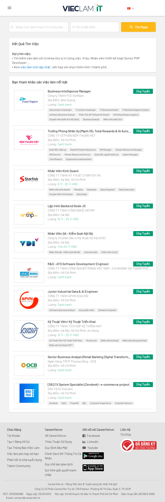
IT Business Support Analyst (135, 109)
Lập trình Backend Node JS (67, 206)
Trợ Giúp (125, 434)
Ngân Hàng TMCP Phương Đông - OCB (72, 361)
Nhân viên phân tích (112, 119)
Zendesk (53, 403)
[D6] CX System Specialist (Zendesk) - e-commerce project (89, 384)
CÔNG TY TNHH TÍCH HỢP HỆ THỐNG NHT (75, 326)
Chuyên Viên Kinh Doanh (61, 194)
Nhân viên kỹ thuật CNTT (61, 345)
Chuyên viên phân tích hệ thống (64, 119)
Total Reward (55, 159)
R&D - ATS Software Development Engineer (78, 264)
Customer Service (123, 403)
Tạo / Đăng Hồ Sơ (18, 441)
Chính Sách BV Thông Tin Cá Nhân (63, 456)
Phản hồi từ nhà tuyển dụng (24, 460)
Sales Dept (82, 194)
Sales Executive (126, 189)
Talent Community (19, 466)
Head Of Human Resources (83, 149)
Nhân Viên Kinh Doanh (63, 171)
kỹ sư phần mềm (86, 310)
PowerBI (74, 403)
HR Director (55, 154)
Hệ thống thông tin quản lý (125, 114)
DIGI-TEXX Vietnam (60, 389)
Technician (91, 340)
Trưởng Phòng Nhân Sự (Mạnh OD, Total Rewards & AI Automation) (90, 131)
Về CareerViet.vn (55, 435)
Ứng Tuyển (143, 91)
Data (64, 403)
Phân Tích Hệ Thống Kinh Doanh (94, 114)
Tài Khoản (13, 435)
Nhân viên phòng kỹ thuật (135, 340)
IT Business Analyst (109, 109)
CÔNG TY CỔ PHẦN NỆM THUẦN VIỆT (72, 135)
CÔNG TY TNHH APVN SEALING (68, 296)
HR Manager (105, 149)
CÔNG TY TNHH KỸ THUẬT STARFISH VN (74, 175)
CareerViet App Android (91, 456)
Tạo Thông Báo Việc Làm (23, 447)
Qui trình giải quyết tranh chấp (60, 472)
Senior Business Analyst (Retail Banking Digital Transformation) (90, 357)
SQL (84, 403)
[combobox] (41, 27)
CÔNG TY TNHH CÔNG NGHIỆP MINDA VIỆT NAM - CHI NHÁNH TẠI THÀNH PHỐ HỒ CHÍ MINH (100, 268)
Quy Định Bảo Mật (56, 447)
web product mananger (60, 109)
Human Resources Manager (129, 149)
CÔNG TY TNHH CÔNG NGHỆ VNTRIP (71, 210)
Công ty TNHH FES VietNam (66, 95)
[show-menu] (19, 8)
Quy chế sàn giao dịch (59, 464)
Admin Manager (130, 154)
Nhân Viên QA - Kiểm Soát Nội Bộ (70, 233)
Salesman (91, 189)
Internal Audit (90, 252)
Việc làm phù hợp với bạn (23, 454)
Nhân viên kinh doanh (59, 189)
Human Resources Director (78, 154)
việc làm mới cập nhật (36, 67)
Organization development (79, 159)
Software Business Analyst (62, 114)
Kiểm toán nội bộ (109, 252)
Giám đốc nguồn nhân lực (107, 154)
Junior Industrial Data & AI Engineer (73, 291)
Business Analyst (91, 119)
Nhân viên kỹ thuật (110, 340)
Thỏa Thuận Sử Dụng (58, 441)
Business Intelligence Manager (69, 91)
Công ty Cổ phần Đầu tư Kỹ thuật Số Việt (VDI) (76, 238)
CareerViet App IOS (90, 468)
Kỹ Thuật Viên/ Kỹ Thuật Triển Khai (72, 321)
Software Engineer (107, 310)
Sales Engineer (107, 189)
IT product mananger (86, 109)
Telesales (78, 189)
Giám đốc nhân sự (57, 149)
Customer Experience (100, 403)
